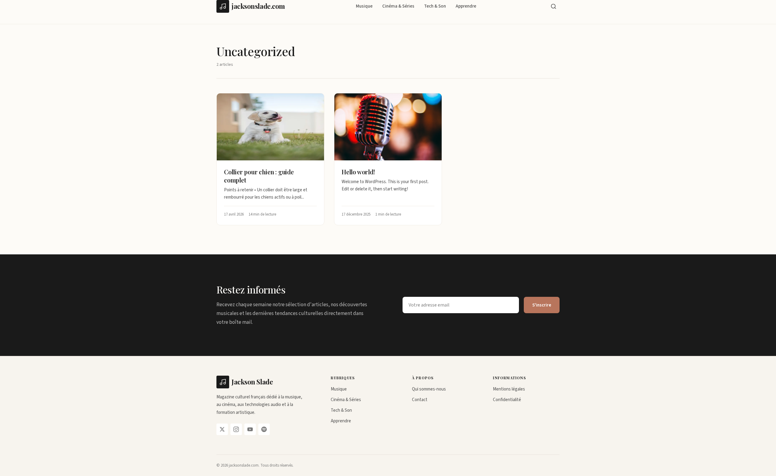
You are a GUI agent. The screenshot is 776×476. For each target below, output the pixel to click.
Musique (364, 6)
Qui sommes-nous (429, 389)
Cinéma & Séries (398, 6)
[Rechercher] (553, 6)
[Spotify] (264, 429)
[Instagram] (236, 429)
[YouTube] (250, 429)
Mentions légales (509, 389)
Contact (419, 400)
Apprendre (466, 6)
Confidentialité (507, 400)
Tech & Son (435, 6)
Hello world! (358, 172)
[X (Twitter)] (222, 429)
